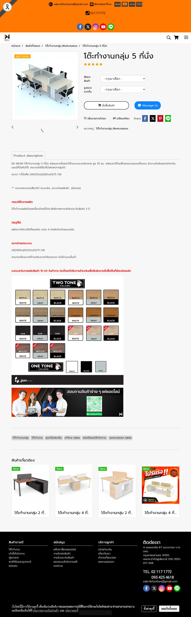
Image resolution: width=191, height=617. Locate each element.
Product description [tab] (28, 155)
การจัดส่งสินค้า (62, 554)
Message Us (150, 105)
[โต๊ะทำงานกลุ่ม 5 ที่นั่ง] (45, 86)
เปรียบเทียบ (122, 118)
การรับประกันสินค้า (64, 558)
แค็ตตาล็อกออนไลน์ (65, 549)
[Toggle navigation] (186, 38)
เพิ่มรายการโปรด (96, 118)
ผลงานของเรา (106, 562)
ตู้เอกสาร (14, 558)
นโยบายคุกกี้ (71, 610)
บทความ (58, 566)
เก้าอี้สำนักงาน (17, 554)
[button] (167, 38)
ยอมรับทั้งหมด (169, 608)
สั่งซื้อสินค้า (108, 105)
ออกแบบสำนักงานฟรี (65, 562)
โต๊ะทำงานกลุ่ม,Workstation (112, 129)
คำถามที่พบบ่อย (107, 558)
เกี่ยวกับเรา (104, 554)
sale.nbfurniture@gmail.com (71, 4)
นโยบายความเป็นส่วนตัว (46, 610)
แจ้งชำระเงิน (105, 549)
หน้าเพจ (13, 566)
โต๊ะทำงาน (14, 549)
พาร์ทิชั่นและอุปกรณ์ (20, 562)
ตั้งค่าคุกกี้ (149, 608)
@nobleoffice (103, 4)
